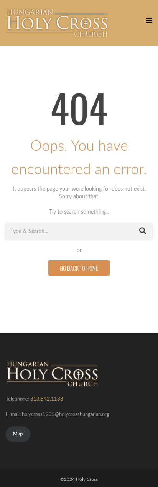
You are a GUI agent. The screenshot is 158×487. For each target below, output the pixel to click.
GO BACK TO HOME (79, 268)
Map (18, 434)
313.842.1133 (46, 399)
